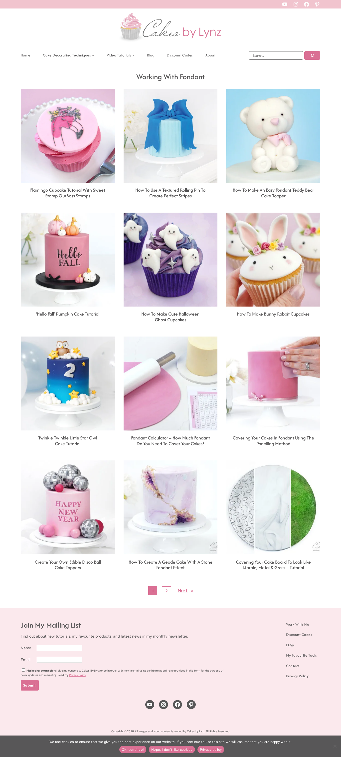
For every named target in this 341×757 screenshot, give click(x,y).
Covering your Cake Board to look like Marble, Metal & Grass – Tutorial (273, 565)
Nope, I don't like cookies (171, 750)
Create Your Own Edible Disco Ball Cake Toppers (68, 565)
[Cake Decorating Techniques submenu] (93, 55)
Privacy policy (211, 750)
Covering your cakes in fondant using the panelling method (273, 440)
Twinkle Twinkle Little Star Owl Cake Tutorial (67, 440)
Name (26, 648)
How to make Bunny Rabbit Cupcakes (273, 314)
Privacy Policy (77, 675)
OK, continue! (133, 750)
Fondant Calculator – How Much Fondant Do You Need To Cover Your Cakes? (170, 440)
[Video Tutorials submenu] (133, 55)
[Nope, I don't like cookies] (334, 746)
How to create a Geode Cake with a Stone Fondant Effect (170, 565)
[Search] (312, 55)
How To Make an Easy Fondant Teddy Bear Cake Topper (273, 193)
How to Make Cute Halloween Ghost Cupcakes (170, 317)
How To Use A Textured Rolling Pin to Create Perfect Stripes (170, 193)
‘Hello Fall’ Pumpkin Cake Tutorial (67, 314)
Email (25, 659)
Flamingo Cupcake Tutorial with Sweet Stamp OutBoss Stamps (67, 193)
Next (185, 590)
